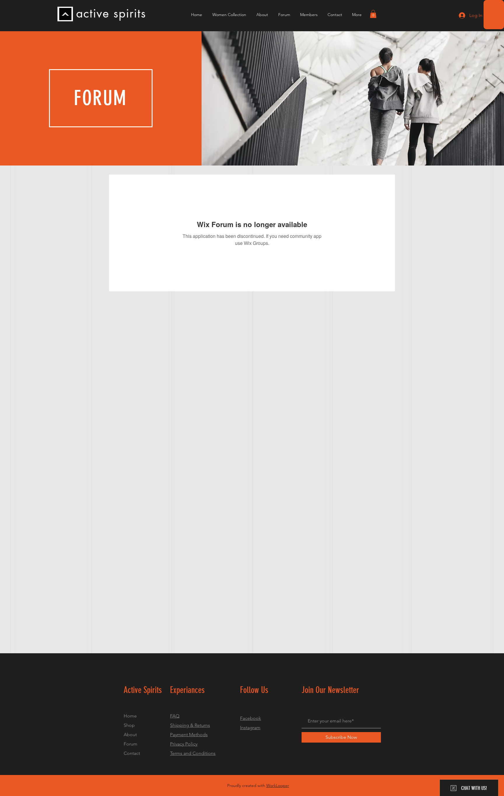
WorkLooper (277, 785)
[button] (373, 14)
